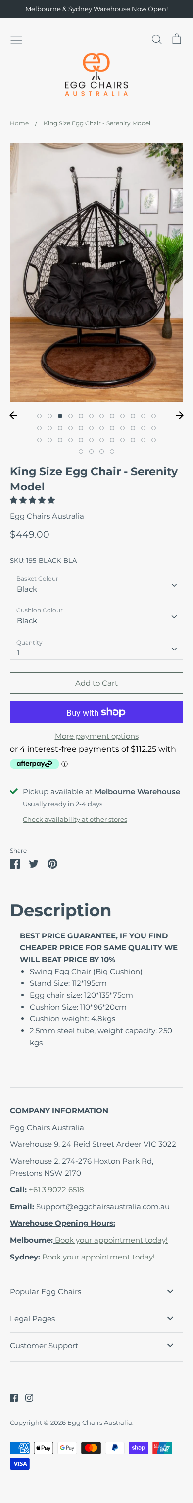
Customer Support (44, 1345)
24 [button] (153, 428)
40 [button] (112, 451)
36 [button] (153, 440)
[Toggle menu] (16, 39)
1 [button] (39, 416)
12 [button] (153, 416)
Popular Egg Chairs (45, 1291)
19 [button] (101, 428)
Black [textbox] (27, 589)
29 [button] (81, 440)
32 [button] (112, 440)
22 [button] (133, 428)
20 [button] (112, 428)
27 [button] (60, 440)
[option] (96, 272)
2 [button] (50, 416)
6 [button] (91, 416)
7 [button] (101, 416)
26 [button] (50, 440)
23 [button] (143, 428)
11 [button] (143, 416)
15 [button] (60, 428)
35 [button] (143, 440)
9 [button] (122, 416)
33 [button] (122, 440)
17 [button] (81, 428)
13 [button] (39, 428)
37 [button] (81, 451)
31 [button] (101, 440)
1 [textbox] (18, 652)
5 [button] (81, 416)
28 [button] (70, 440)
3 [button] (60, 416)
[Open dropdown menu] (170, 1291)
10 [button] (133, 416)
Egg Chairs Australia (47, 516)
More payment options (97, 736)
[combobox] (96, 584)
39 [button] (101, 451)
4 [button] (70, 416)
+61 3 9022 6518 (56, 1189)
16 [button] (70, 428)
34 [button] (133, 440)
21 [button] (122, 428)
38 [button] (91, 451)
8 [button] (112, 416)
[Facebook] (10, 1397)
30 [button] (91, 440)
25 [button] (39, 440)
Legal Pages (32, 1318)
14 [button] (50, 428)
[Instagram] (25, 1397)
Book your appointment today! (111, 1240)
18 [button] (91, 428)
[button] (33, 500)
